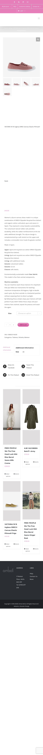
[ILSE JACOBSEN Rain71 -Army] (31, 417)
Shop (10, 28)
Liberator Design (24, 606)
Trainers (15, 337)
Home (6, 28)
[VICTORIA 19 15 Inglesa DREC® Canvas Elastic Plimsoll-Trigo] (11, 501)
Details (17, 474)
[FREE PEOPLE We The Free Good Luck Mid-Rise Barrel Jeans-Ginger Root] (31, 500)
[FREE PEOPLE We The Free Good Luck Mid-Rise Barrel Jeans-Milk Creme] (11, 417)
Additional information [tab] (7, 348)
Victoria (21, 337)
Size (9, 313)
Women (27, 337)
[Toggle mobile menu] (39, 18)
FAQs (31, 573)
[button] (38, 39)
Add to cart (23, 325)
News (32, 579)
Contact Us (33, 576)
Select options (8, 475)
